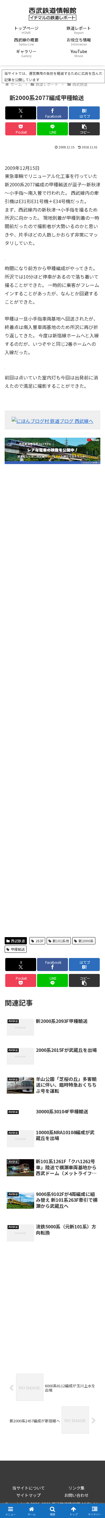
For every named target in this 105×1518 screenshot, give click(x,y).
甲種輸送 (18, 949)
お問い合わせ (76, 1495)
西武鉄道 (18, 940)
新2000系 (86, 940)
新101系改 (60, 940)
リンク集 (76, 1488)
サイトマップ (28, 1495)
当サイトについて (28, 1488)
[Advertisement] (52, 701)
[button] (84, 128)
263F (39, 940)
